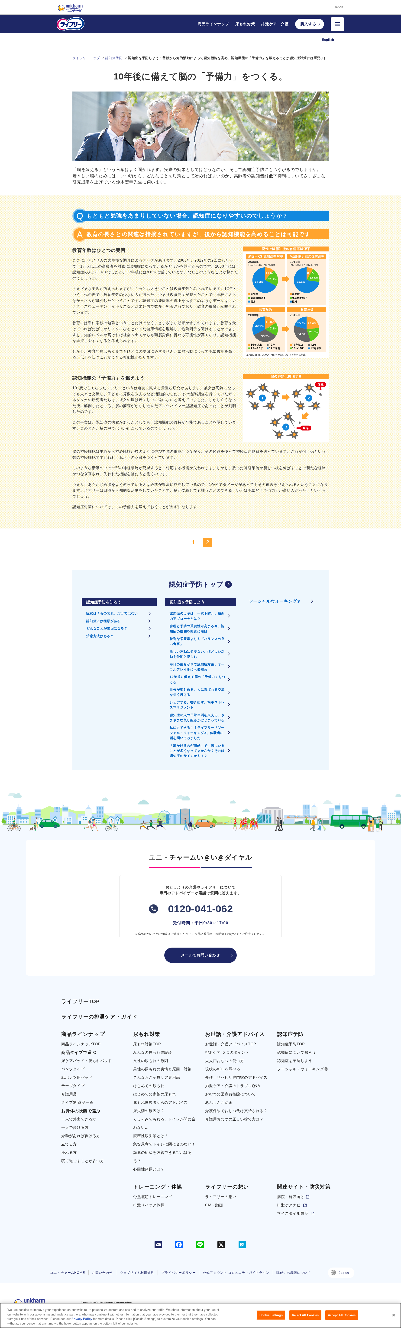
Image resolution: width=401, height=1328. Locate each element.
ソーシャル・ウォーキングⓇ (302, 1069)
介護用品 (69, 1094)
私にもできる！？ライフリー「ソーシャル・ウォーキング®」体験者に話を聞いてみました (197, 733)
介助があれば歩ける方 (80, 1136)
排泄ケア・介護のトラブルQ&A (232, 1086)
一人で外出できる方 (78, 1119)
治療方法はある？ (100, 636)
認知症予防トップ (196, 584)
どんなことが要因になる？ (107, 628)
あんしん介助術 (219, 1102)
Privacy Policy (81, 1319)
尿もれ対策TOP (147, 1044)
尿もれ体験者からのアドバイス (160, 1102)
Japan (344, 1272)
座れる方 (69, 1152)
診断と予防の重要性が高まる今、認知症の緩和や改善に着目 (197, 628)
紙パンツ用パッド (76, 1077)
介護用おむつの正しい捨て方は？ (234, 1119)
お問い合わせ (102, 1272)
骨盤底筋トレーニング (152, 1197)
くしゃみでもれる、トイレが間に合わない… (164, 1123)
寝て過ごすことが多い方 (82, 1161)
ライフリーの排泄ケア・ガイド (99, 1017)
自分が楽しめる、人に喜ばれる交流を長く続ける (197, 692)
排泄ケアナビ (289, 1205)
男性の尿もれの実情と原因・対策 (162, 1069)
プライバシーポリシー (178, 1272)
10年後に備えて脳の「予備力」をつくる (197, 679)
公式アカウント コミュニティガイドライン (236, 1272)
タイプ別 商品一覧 (77, 1102)
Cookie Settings (271, 1315)
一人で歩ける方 (75, 1127)
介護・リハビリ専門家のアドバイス (236, 1077)
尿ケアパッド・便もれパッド (86, 1061)
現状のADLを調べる (222, 1069)
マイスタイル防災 (292, 1213)
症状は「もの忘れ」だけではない (112, 613)
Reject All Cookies (305, 1315)
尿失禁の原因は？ (148, 1111)
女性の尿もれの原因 (150, 1061)
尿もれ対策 (245, 24)
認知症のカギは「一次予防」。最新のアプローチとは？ (197, 615)
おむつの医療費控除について (230, 1094)
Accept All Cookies (342, 1315)
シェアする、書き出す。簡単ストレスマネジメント (197, 704)
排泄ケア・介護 (275, 24)
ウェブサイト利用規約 (137, 1272)
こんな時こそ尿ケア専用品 (156, 1077)
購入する (308, 24)
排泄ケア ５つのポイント (227, 1052)
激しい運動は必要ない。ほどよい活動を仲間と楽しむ (197, 654)
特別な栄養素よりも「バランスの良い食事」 (197, 641)
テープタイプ (73, 1086)
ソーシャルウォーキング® (274, 601)
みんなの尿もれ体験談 (152, 1052)
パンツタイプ (73, 1069)
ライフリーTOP (80, 1001)
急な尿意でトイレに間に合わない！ (164, 1144)
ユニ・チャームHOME (67, 1272)
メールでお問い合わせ (200, 955)
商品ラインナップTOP (81, 1044)
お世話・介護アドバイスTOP (230, 1044)
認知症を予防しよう (294, 1061)
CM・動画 (214, 1205)
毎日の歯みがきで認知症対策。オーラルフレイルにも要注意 (197, 666)
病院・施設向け (290, 1197)
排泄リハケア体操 (148, 1205)
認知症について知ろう (296, 1052)
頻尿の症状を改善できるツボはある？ (162, 1157)
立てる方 (69, 1144)
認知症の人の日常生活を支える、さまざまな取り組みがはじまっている (197, 717)
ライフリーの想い (220, 1197)
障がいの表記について (293, 1272)
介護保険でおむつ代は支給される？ (236, 1111)
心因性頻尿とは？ (148, 1169)
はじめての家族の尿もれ (154, 1094)
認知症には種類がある (103, 621)
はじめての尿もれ (148, 1086)
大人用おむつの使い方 (224, 1061)
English (328, 39)
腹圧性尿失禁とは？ (150, 1136)
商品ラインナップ (213, 24)
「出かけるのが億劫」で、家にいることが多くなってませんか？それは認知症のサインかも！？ (197, 751)
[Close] (393, 1315)
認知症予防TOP (291, 1044)
